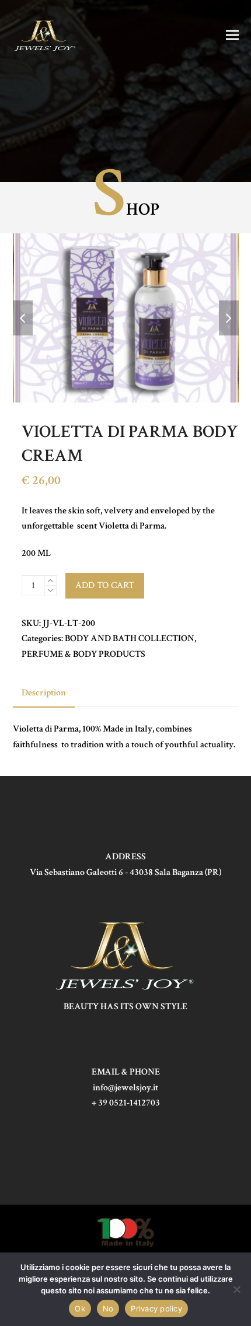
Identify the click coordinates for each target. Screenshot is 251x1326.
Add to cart (104, 585)
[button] (232, 35)
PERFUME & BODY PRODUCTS (83, 654)
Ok (80, 1308)
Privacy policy (156, 1308)
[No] (236, 1289)
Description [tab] (44, 693)
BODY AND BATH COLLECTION (129, 638)
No (108, 1308)
